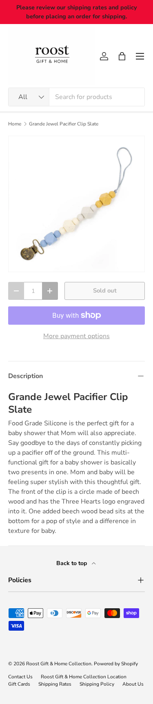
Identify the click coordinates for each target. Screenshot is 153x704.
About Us (133, 684)
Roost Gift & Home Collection (58, 663)
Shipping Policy (97, 684)
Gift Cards (19, 684)
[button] (122, 56)
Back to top (72, 563)
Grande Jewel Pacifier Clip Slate (63, 123)
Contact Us (20, 676)
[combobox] (76, 97)
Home (14, 123)
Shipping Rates (54, 684)
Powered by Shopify (116, 663)
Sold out (105, 290)
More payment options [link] (76, 336)
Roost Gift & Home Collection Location (83, 676)
